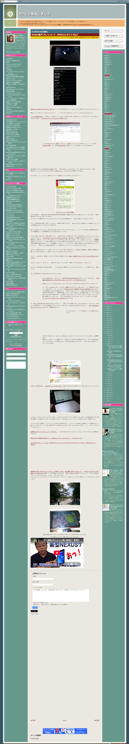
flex (105, 103)
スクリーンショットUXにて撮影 (65, 212)
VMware (107, 209)
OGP (105, 174)
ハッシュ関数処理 (11, 100)
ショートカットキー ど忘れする (15, 98)
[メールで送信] (31, 614)
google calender (109, 115)
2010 (108, 392)
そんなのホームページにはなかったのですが (55, 238)
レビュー (107, 264)
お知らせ (107, 236)
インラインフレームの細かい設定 (15, 291)
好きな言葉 (109, 41)
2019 (108, 321)
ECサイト (107, 93)
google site (107, 123)
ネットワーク (108, 253)
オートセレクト (10, 215)
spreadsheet (108, 194)
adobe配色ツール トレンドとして (15, 121)
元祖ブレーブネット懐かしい (14, 107)
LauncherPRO (46, 145)
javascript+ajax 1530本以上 (14, 204)
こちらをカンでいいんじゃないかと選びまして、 (54, 118)
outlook (106, 176)
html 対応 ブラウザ (12, 129)
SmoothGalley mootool (13, 217)
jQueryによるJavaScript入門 (14, 258)
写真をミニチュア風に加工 (13, 101)
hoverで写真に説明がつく (13, 293)
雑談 (105, 275)
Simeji (52, 169)
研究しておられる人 (11, 250)
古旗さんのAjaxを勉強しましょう (15, 262)
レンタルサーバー (109, 266)
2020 (108, 318)
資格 (105, 279)
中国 (105, 286)
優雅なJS (9, 260)
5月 (109, 377)
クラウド (107, 240)
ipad (105, 141)
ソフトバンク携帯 (109, 246)
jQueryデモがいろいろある (13, 276)
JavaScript (107, 145)
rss (105, 187)
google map (108, 119)
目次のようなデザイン (12, 295)
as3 (105, 66)
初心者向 (107, 284)
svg (105, 196)
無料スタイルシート (11, 130)
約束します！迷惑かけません (41, 602)
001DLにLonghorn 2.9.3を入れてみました (43, 109)
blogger (106, 75)
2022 (108, 314)
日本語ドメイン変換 (11, 103)
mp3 (105, 161)
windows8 (107, 213)
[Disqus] (65, 644)
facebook (107, 97)
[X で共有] (35, 614)
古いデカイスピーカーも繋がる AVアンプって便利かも (114, 347)
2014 (108, 331)
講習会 (106, 273)
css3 (105, 88)
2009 (108, 394)
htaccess (107, 132)
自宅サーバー (108, 282)
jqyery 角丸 (9, 221)
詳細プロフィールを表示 (13, 52)
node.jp (106, 167)
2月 (109, 383)
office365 (107, 172)
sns (105, 192)
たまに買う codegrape (13, 125)
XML (105, 225)
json (105, 150)
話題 (105, 299)
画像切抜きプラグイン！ (13, 197)
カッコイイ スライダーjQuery (15, 245)
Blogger (19, 345)
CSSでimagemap (11, 145)
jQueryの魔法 (10, 283)
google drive (108, 117)
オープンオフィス (109, 235)
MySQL (106, 163)
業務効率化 (107, 268)
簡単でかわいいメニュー (13, 254)
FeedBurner (14, 336)
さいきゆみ (20, 35)
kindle (106, 154)
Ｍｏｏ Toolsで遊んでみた (14, 274)
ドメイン (107, 251)
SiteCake (107, 191)
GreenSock (107, 128)
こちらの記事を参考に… (37, 116)
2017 (108, 325)
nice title (9, 202)
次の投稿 (33, 720)
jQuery (106, 148)
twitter (106, 205)
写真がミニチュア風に (12, 159)
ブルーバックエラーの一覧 (13, 64)
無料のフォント (10, 138)
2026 (108, 306)
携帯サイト (107, 271)
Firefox (106, 99)
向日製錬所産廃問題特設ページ (86, 24)
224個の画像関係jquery (13, 199)
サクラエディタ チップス (13, 92)
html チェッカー (10, 78)
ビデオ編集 (107, 258)
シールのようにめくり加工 (13, 231)
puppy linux (108, 181)
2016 (108, 327)
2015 (108, 329)
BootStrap (107, 79)
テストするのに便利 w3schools (15, 110)
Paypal (106, 178)
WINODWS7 (108, 214)
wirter (106, 216)
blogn (106, 77)
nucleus (106, 169)
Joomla (106, 147)
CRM (106, 84)
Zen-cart (107, 229)
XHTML (106, 224)
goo (105, 110)
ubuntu (106, 207)
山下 (105, 277)
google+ (107, 126)
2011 (108, 390)
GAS (105, 106)
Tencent (106, 202)
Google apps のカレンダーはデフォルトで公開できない (114, 356)
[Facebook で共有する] (37, 614)
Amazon (107, 60)
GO (105, 108)
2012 (108, 388)
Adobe (106, 59)
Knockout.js (108, 156)
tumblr (106, 203)
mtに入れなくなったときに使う (15, 89)
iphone (106, 143)
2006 (108, 401)
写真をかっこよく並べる (13, 233)
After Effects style (11, 119)
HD (105, 130)
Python (106, 183)
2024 (108, 310)
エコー (106, 233)
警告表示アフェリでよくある (14, 210)
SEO (105, 189)
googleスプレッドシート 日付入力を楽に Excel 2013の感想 (116, 506)
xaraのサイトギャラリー (13, 136)
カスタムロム (108, 238)
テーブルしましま (11, 208)
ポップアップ (10, 213)
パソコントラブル (109, 257)
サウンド (107, 244)
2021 (108, 316)
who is (8, 67)
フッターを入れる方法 (12, 316)
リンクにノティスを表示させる (15, 212)
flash (106, 101)
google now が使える (72, 278)
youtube (107, 227)
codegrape (9, 58)
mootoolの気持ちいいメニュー (14, 219)
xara (105, 222)
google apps (108, 114)
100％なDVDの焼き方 (108, 488)
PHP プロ (9, 179)
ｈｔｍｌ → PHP (11, 105)
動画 (105, 290)
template (107, 200)
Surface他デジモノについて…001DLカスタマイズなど (114, 361)
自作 (105, 280)
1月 (109, 385)
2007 (108, 398)
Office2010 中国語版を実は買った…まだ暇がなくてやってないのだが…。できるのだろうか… (57, 438)
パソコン (107, 255)
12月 (109, 335)
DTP (105, 90)
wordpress (107, 220)
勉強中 (106, 295)
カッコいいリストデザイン (13, 300)
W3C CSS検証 (10, 91)
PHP (105, 180)
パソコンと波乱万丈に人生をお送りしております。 (32, 23)
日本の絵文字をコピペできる (14, 164)
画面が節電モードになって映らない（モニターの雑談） (115, 431)
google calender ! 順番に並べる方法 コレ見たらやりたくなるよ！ (115, 471)
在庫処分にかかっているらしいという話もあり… (44, 431)
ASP (105, 68)
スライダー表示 (10, 272)
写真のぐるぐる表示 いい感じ (15, 252)
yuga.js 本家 (10, 256)
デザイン (107, 247)
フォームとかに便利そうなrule (14, 190)
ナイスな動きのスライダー (13, 195)
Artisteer (107, 64)
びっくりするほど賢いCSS (13, 312)
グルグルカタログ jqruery (14, 206)
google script (108, 121)
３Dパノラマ (73, 473)
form (105, 104)
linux (106, 158)
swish (106, 198)
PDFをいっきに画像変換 (13, 82)
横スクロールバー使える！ (13, 201)
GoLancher (62, 145)
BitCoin (106, 73)
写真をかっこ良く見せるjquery (15, 237)
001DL (106, 55)
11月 (109, 337)
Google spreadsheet (110, 125)
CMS (106, 82)
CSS (105, 86)
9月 (109, 341)
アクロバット (108, 231)
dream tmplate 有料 (12, 132)
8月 (109, 343)
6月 (109, 375)
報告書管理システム (110, 297)
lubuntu (106, 159)
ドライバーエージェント (13, 66)
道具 (105, 291)
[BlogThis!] (33, 614)
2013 (108, 333)
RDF (105, 185)
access (106, 57)
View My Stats (35, 738)
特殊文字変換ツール (11, 74)
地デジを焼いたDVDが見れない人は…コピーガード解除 (115, 410)
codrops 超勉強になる (13, 60)
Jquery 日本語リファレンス (14, 263)
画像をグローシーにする (13, 235)
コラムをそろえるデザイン (13, 318)
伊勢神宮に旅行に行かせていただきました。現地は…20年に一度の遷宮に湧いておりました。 (56, 471)
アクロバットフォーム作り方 (14, 80)
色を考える (9, 112)
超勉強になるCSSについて (13, 127)
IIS (105, 137)
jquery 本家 (9, 281)
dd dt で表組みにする (12, 139)
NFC (105, 165)
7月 (109, 373)
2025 (108, 308)
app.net (74, 24)
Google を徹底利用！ (112, 46)
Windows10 (108, 211)
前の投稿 (96, 720)
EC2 (105, 92)
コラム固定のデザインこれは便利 (15, 147)
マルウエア (107, 260)
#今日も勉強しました (36, 13)
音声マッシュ (59, 171)
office (106, 170)
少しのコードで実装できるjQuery (15, 223)
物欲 (105, 293)
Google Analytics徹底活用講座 (15, 76)
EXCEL (106, 95)
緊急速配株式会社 (109, 269)
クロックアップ (108, 242)
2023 (108, 312)
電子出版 (107, 288)
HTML (106, 134)
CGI (105, 81)
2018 (108, 323)
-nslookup (9, 69)
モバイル (107, 262)
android (106, 62)
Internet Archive (11, 87)
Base (106, 71)
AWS (106, 70)
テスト (106, 249)
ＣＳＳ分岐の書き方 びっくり (15, 314)
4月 (109, 379)
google (106, 112)
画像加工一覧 (10, 166)
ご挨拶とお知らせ (111, 36)
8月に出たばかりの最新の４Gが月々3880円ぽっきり (79, 289)
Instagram (107, 139)
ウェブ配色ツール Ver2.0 (13, 123)
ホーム (107, 31)
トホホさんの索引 (11, 186)
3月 (109, 381)
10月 (109, 339)
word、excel (108, 218)
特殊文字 (8, 109)
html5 (8, 62)
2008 (108, 396)
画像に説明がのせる (11, 285)
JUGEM (106, 152)
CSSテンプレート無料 (12, 134)
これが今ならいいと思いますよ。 (53, 386)
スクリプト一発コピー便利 (13, 188)
